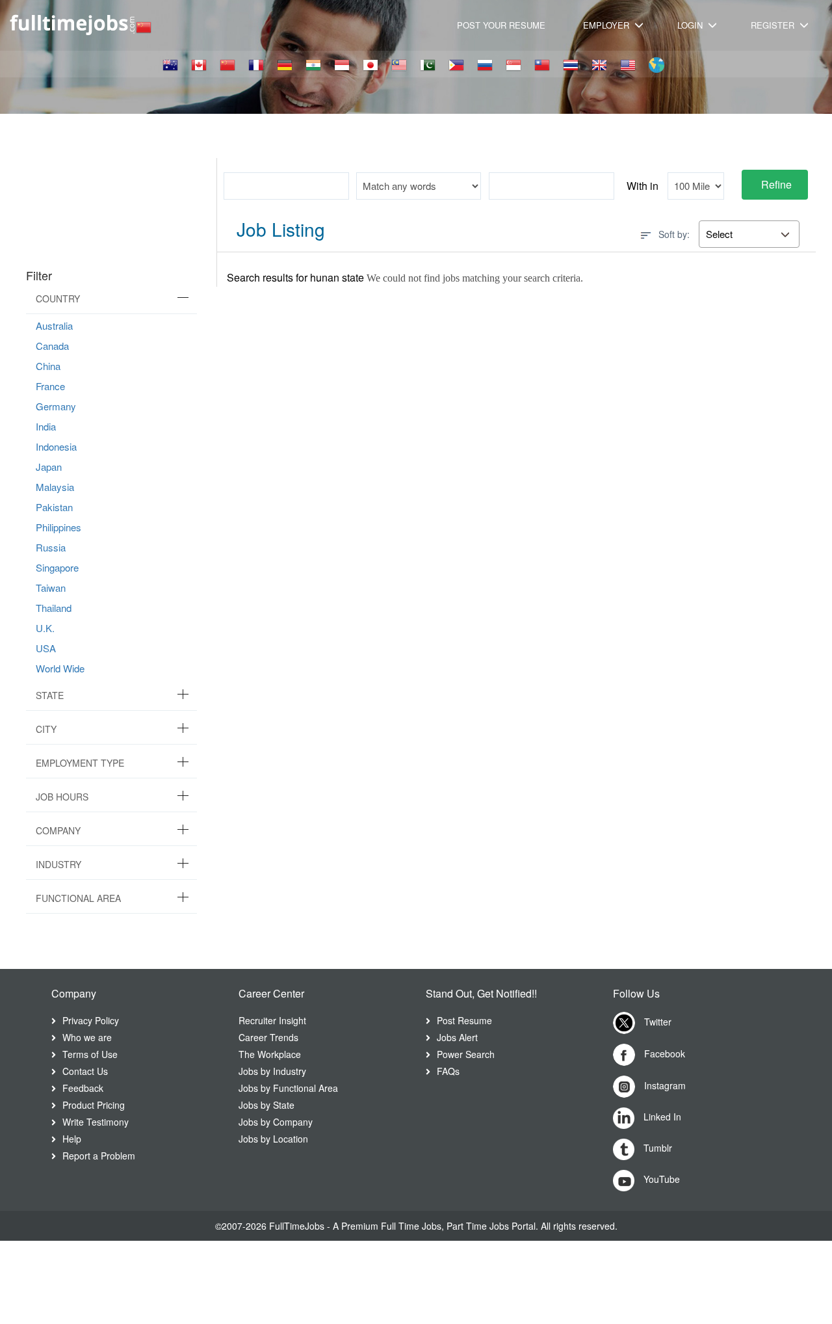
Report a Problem (98, 1155)
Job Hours (62, 796)
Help (71, 1138)
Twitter (656, 1021)
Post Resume (464, 1020)
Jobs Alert (457, 1037)
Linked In (661, 1116)
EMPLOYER (607, 25)
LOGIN (691, 25)
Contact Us (85, 1071)
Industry (58, 864)
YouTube (660, 1178)
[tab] (111, 299)
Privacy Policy (90, 1020)
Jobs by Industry (272, 1071)
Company (58, 830)
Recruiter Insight (272, 1020)
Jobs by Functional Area (288, 1087)
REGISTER (774, 25)
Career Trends (268, 1037)
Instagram (664, 1085)
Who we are (87, 1037)
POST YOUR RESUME (501, 25)
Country (58, 298)
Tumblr (656, 1147)
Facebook (663, 1053)
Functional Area (78, 898)
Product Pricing (93, 1104)
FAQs (448, 1071)
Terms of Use (90, 1054)
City (46, 728)
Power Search (466, 1054)
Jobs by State (266, 1104)
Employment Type (80, 762)
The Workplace (270, 1054)
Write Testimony (95, 1121)
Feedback (82, 1087)
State (50, 695)
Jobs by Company (276, 1121)
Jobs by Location (273, 1138)
